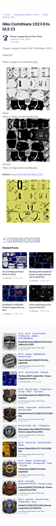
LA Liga (21, 392)
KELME (35, 336)
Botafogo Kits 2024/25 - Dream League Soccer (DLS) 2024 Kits (41, 274)
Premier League (45, 484)
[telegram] (26, 240)
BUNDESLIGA (39, 354)
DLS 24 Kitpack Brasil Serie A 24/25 (13, 273)
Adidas (29, 354)
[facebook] (9, 240)
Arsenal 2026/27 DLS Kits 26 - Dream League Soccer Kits (35, 488)
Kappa (21, 445)
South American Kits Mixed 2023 (27, 174)
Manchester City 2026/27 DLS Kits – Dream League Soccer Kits (34, 430)
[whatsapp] (20, 240)
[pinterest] (31, 240)
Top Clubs (38, 392)
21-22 (20, 334)
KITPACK (44, 372)
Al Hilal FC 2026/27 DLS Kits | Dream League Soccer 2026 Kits (34, 506)
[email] (37, 240)
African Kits (31, 407)
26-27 (27, 334)
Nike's (29, 392)
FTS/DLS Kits (24, 336)
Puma (49, 463)
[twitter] (15, 240)
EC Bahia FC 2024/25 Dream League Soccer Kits (13, 307)
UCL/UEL (23, 465)
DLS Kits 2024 (32, 389)
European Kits (39, 463)
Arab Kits (30, 499)
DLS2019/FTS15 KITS (27, 484)
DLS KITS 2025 (38, 334)
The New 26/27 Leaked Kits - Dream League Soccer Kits (34, 377)
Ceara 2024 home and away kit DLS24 (40, 306)
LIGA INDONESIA (25, 338)
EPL (34, 426)
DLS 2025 (30, 481)
